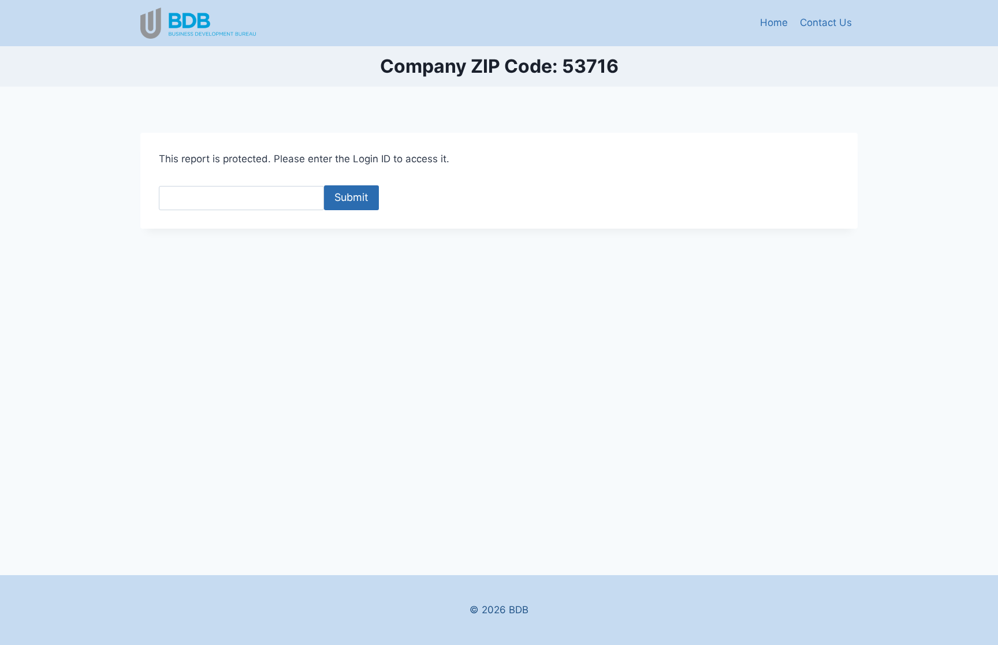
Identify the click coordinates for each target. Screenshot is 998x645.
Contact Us (826, 22)
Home (774, 22)
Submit (351, 197)
